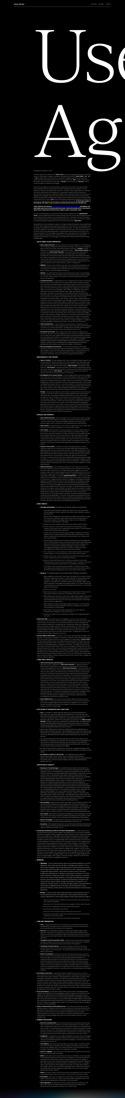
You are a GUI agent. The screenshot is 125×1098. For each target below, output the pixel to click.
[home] (19, 4)
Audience (94, 4)
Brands (101, 4)
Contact (108, 4)
